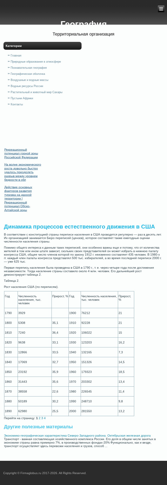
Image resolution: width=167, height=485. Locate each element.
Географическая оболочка (28, 73)
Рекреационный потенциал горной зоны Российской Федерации (21, 153)
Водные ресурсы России (27, 86)
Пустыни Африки (22, 98)
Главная (16, 55)
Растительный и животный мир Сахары (36, 92)
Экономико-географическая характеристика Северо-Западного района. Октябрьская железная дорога (77, 435)
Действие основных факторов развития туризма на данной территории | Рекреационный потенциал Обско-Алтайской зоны (18, 198)
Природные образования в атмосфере (36, 61)
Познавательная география (29, 67)
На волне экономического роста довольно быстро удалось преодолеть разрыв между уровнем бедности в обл (22, 172)
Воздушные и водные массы (29, 80)
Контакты (17, 104)
